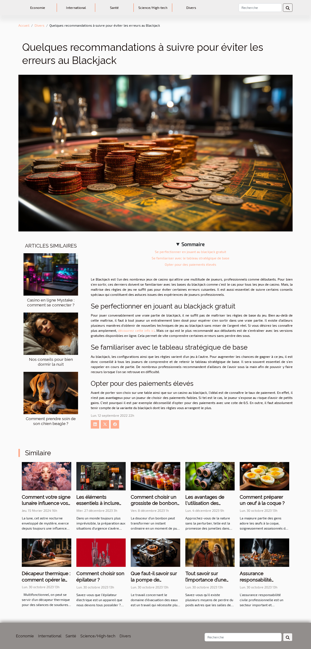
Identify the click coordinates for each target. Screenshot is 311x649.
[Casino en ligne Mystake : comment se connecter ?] (50, 274)
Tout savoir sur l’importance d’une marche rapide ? (205, 579)
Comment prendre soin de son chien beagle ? (51, 421)
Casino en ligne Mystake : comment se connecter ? (50, 302)
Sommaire (193, 244)
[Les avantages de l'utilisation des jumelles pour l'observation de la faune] (210, 476)
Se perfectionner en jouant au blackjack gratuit (190, 252)
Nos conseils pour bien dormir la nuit (51, 362)
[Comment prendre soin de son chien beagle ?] (50, 392)
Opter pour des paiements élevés (190, 264)
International (76, 8)
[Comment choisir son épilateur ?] (101, 552)
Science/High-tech (152, 8)
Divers (191, 8)
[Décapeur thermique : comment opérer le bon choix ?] (46, 552)
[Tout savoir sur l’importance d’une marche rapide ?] (210, 552)
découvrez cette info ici (136, 330)
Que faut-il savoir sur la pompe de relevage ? (154, 579)
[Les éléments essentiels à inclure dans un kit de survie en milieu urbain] (101, 476)
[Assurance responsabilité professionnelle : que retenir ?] (264, 552)
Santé (114, 8)
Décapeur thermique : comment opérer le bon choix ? (46, 579)
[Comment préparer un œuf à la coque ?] (264, 476)
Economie (37, 8)
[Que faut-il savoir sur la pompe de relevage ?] (155, 552)
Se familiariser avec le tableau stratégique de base (190, 258)
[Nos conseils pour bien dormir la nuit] (50, 333)
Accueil (23, 25)
